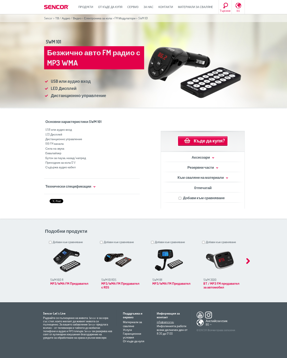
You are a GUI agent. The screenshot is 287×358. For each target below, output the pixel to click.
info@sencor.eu (165, 322)
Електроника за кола (98, 18)
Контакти (165, 7)
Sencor (48, 18)
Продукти (85, 7)
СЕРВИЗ (132, 7)
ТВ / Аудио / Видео (68, 18)
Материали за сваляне (195, 7)
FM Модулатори (125, 18)
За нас (148, 7)
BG (238, 10)
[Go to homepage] (56, 7)
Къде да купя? (209, 140)
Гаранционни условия (132, 335)
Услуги (127, 330)
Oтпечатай (203, 188)
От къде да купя (110, 7)
